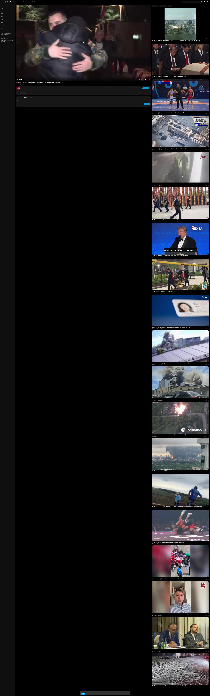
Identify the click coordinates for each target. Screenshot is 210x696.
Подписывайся (146, 88)
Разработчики (3, 38)
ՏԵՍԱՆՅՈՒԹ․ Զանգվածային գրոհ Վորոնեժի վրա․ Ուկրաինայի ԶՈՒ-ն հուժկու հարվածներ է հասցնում (173, 363)
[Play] (17, 79)
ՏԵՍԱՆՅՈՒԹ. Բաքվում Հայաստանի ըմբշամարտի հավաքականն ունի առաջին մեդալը (170, 112)
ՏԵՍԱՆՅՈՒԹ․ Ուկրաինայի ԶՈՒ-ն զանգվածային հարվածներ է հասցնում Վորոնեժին (169, 399)
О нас (2, 37)
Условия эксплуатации (5, 34)
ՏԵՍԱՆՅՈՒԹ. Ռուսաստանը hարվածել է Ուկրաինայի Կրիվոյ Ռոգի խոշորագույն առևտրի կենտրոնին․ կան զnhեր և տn (176, 40)
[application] (83, 43)
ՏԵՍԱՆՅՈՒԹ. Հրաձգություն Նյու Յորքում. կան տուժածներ (164, 291)
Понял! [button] (83, 693)
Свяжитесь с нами (7, 37)
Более (37, 1)
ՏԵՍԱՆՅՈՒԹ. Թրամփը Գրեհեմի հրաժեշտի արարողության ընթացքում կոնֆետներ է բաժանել (171, 76)
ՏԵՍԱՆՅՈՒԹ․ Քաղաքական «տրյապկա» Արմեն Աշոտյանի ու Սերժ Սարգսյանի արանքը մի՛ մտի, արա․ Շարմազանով (176, 614)
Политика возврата (4, 32)
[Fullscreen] (149, 79)
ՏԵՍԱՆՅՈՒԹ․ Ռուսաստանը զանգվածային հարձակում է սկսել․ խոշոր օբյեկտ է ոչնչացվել (170, 434)
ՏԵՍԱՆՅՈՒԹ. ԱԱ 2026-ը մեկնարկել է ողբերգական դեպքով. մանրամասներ (167, 578)
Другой (33, 1)
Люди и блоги (19, 1)
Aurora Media (23, 88)
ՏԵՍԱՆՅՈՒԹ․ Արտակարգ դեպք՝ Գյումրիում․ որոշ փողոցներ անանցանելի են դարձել (169, 685)
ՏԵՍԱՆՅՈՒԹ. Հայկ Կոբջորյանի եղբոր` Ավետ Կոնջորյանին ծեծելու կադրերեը (167, 183)
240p (147, 79)
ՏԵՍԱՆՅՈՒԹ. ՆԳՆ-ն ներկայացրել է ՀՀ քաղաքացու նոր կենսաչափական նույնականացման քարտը (172, 327)
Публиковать (147, 104)
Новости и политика (27, 1)
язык (7, 38)
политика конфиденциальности (6, 35)
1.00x (142, 79)
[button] (208, 2)
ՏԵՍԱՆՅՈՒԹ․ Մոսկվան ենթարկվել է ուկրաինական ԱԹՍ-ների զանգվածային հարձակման (170, 470)
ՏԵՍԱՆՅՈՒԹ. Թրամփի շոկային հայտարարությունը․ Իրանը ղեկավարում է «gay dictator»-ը (170, 255)
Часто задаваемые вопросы (6, 33)
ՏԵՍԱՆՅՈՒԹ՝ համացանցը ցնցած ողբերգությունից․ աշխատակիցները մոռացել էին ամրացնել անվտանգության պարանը (177, 506)
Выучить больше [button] (124, 692)
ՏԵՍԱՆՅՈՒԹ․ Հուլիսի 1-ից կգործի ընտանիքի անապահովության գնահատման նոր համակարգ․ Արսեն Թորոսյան (175, 649)
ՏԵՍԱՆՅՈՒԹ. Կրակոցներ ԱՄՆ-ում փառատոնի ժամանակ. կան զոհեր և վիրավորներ (169, 219)
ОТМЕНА (141, 104)
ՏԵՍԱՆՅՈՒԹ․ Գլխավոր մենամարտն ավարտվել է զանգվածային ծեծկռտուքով (168, 542)
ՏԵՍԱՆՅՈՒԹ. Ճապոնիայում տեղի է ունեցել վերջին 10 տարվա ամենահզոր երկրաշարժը (170, 148)
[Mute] (145, 79)
